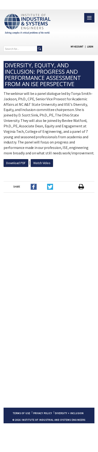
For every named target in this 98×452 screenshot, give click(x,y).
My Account (77, 46)
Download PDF (16, 163)
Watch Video (41, 163)
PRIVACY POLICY (42, 413)
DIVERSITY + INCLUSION (69, 413)
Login (90, 46)
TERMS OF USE (21, 413)
